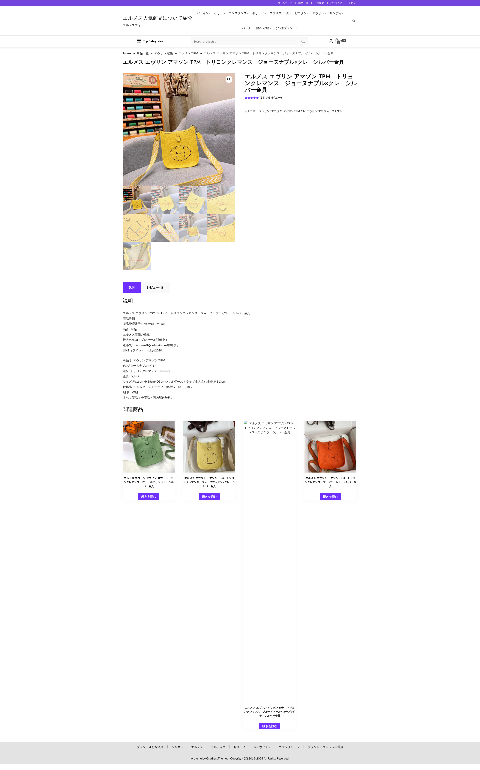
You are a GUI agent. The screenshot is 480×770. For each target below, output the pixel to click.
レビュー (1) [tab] (155, 287)
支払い (352, 3)
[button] (229, 79)
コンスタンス (238, 13)
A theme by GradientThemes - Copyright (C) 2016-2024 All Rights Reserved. (240, 758)
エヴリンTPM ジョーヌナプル (324, 111)
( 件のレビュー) (271, 97)
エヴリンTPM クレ (294, 111)
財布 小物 (262, 28)
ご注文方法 (336, 3)
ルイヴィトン (262, 747)
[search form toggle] (353, 20)
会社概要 (319, 3)
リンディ (336, 13)
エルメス (197, 747)
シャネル (177, 747)
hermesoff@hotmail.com (151, 345)
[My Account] (331, 41)
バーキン (203, 13)
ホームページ (285, 3)
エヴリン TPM (267, 111)
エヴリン (318, 13)
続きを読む (148, 496)
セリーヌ (239, 747)
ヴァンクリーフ (289, 747)
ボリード (258, 13)
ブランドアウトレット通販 (326, 747)
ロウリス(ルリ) (279, 13)
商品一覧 (303, 3)
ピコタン (301, 13)
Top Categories (153, 41)
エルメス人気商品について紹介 (158, 18)
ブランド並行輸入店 (150, 747)
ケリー (218, 13)
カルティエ (218, 747)
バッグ (246, 28)
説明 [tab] (132, 287)
